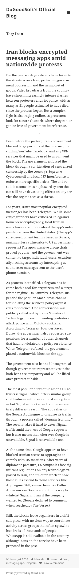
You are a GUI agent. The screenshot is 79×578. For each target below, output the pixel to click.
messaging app (15, 563)
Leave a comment (53, 563)
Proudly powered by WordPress (25, 573)
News (54, 559)
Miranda (39, 559)
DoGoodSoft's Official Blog (31, 12)
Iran (65, 559)
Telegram (30, 563)
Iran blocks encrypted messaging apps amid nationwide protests (36, 58)
